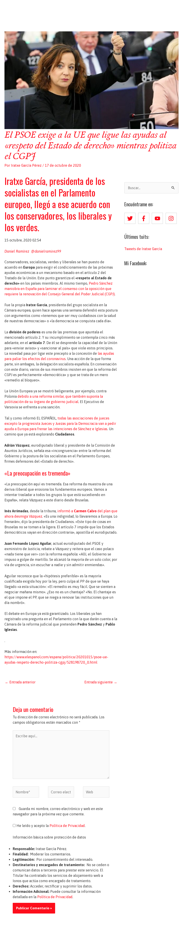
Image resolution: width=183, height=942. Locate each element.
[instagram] (172, 218)
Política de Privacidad (67, 826)
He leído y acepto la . (50, 826)
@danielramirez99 (46, 251)
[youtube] (158, 218)
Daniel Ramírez (17, 251)
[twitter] (130, 218)
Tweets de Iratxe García (143, 249)
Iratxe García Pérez (91, 8)
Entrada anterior (20, 682)
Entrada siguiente (100, 682)
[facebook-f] (144, 218)
